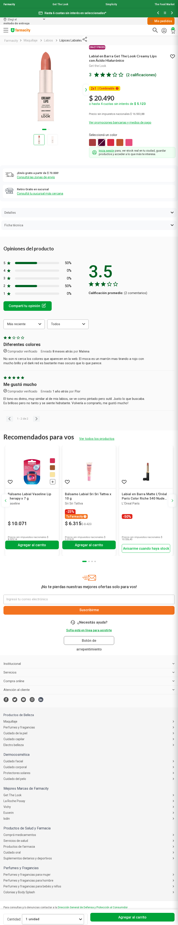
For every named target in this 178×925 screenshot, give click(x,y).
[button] (158, 13)
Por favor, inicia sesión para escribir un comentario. (27, 306)
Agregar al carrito (132, 917)
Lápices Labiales (70, 40)
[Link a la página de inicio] (11, 40)
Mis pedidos (163, 21)
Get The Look (60, 4)
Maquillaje (31, 40)
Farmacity (9, 4)
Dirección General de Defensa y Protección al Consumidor (93, 907)
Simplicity (111, 4)
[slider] (89, 8)
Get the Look (97, 66)
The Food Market (165, 4)
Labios (48, 40)
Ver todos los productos (96, 439)
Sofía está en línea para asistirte (89, 630)
